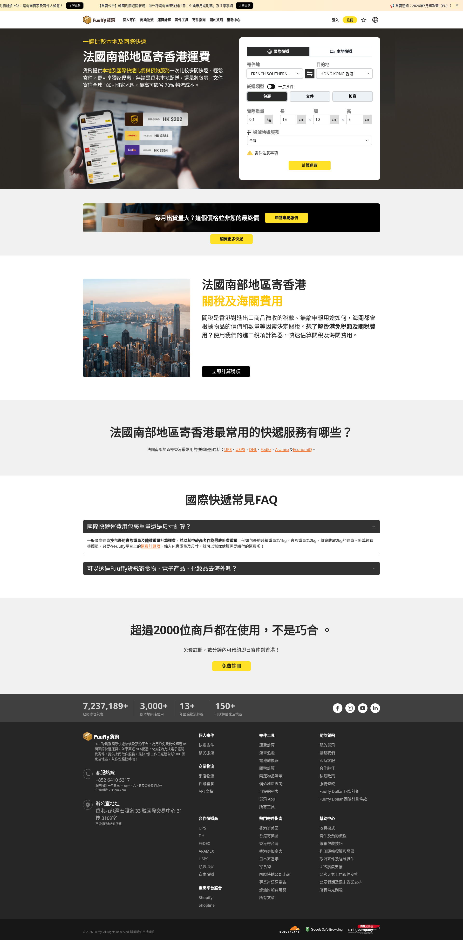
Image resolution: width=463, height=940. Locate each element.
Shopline (207, 905)
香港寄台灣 (269, 843)
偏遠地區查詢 (270, 783)
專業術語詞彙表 (272, 882)
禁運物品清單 (270, 776)
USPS (203, 859)
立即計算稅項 (225, 371)
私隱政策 (327, 776)
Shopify (205, 897)
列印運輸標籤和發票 (337, 851)
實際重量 (255, 111)
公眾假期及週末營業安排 (341, 882)
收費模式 (327, 828)
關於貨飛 (327, 745)
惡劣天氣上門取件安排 (339, 874)
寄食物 (265, 866)
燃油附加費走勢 (272, 889)
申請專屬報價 (286, 217)
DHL (202, 835)
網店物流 (206, 776)
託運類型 (255, 86)
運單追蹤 (267, 752)
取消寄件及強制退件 (337, 859)
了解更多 (75, 5)
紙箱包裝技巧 (331, 843)
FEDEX (204, 843)
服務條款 (327, 783)
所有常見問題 (331, 889)
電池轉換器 (269, 760)
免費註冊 (231, 666)
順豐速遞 (206, 866)
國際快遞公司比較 (274, 874)
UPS (202, 828)
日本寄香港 (269, 859)
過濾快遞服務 (266, 132)
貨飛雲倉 (206, 783)
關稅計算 (267, 768)
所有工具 (267, 806)
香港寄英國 (269, 835)
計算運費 (309, 165)
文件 (310, 96)
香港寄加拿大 (270, 851)
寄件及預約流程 (333, 835)
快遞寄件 (206, 745)
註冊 (350, 20)
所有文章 (267, 897)
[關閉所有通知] (457, 5)
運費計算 (267, 745)
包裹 (267, 96)
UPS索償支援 (331, 866)
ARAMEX (206, 851)
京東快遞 (206, 874)
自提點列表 (269, 791)
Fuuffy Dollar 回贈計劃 (339, 791)
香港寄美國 (269, 828)
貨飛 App (267, 799)
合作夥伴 (327, 768)
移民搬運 (206, 752)
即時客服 (327, 760)
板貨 (352, 96)
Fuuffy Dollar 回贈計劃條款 (343, 799)
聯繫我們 (327, 752)
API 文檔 (206, 791)
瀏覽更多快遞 (231, 239)
